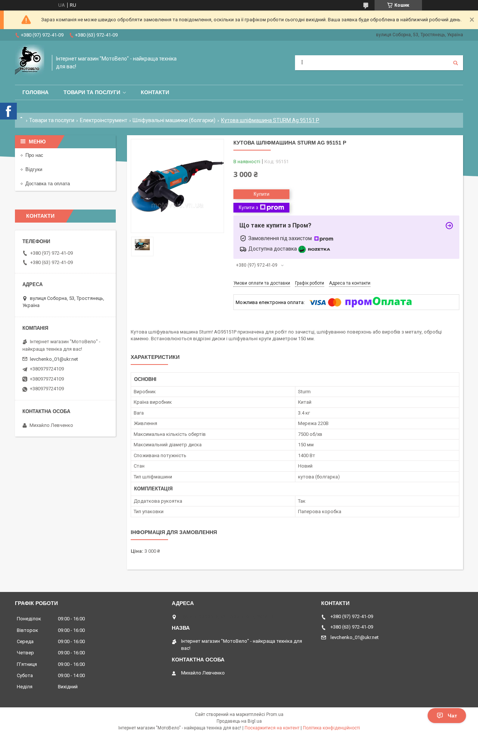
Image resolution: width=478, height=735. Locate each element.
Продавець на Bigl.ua (239, 721)
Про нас (34, 155)
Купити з (248, 207)
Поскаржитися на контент (272, 728)
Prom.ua (274, 714)
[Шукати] (455, 62)
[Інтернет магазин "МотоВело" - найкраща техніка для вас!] (29, 62)
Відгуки (33, 169)
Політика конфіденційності (331, 728)
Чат (452, 716)
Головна (35, 92)
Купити (261, 194)
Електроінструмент (103, 120)
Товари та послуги (91, 92)
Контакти (155, 92)
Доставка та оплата (47, 183)
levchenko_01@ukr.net (54, 359)
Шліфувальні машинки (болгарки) (174, 120)
